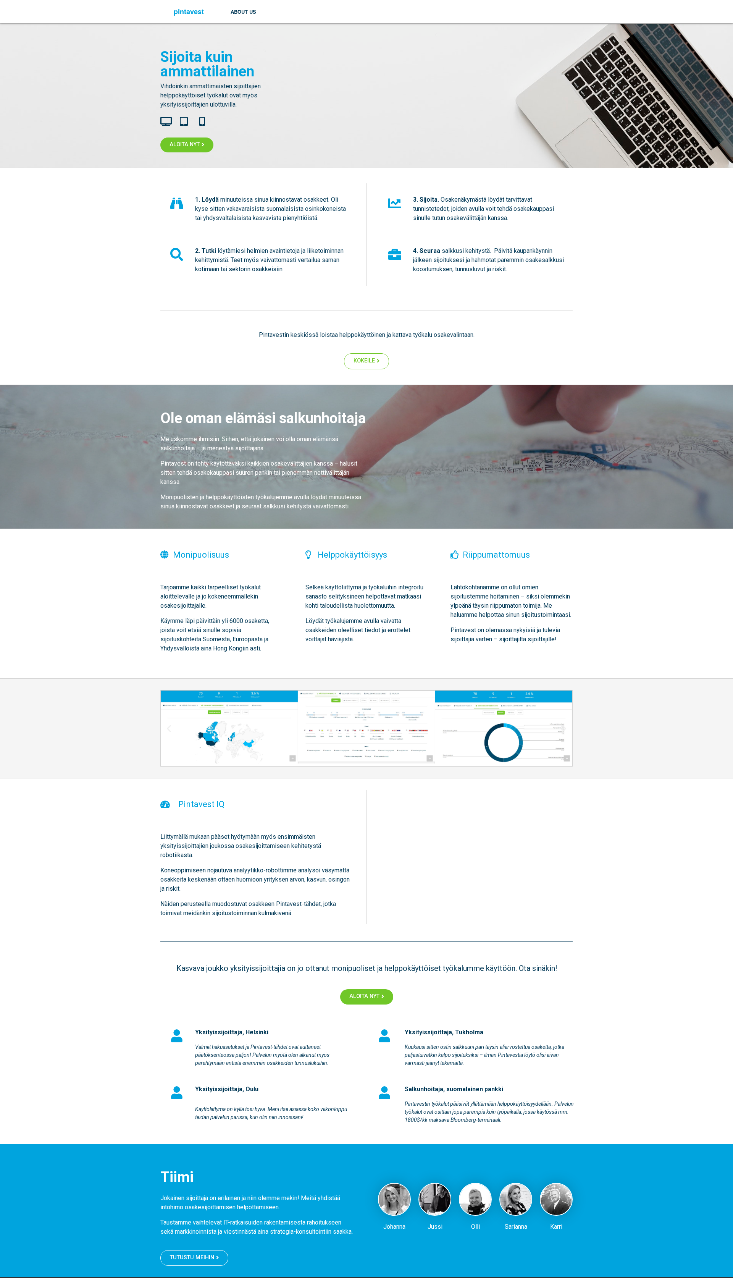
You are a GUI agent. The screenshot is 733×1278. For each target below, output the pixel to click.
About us (243, 11)
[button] (169, 728)
